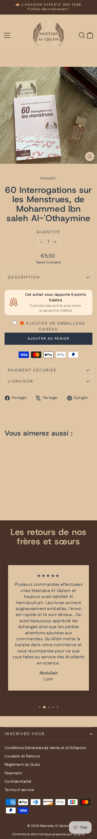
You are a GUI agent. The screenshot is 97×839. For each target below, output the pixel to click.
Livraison (20, 381)
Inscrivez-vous (25, 734)
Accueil (47, 178)
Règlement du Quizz (22, 764)
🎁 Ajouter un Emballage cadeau (51, 326)
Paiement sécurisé (32, 370)
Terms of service (19, 790)
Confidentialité (18, 781)
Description (24, 277)
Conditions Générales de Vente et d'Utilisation (45, 748)
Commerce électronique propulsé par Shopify (48, 834)
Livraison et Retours (22, 756)
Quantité (48, 232)
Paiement (13, 773)
